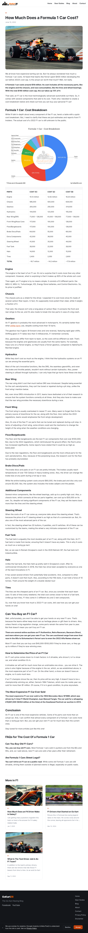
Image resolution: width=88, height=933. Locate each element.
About (74, 3)
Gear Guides (59, 3)
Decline (68, 927)
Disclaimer (79, 919)
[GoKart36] (10, 3)
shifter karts (15, 326)
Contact (83, 3)
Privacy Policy (80, 915)
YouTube (16, 905)
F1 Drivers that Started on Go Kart (62, 812)
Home (49, 3)
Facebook (6, 905)
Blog (68, 3)
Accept (78, 927)
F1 (6, 13)
